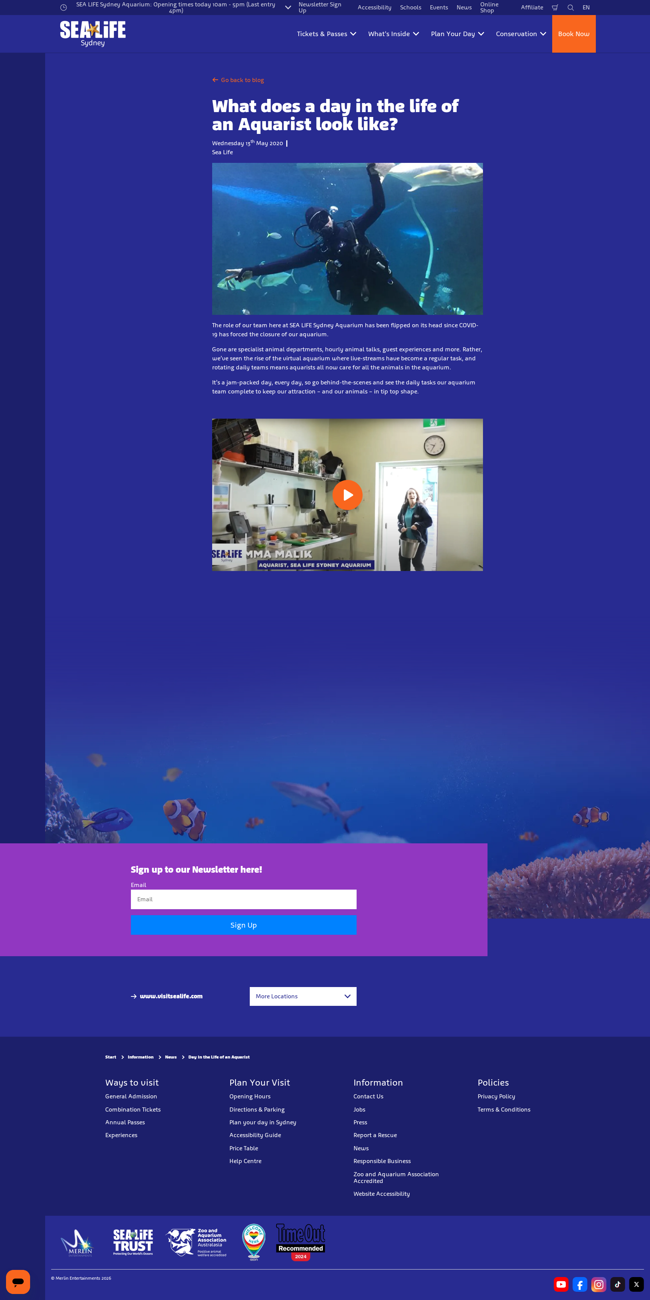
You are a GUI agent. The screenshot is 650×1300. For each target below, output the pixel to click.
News (464, 7)
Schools (410, 7)
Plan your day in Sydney (262, 1122)
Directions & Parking (257, 1109)
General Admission (131, 1096)
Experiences (121, 1135)
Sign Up (244, 925)
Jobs (359, 1109)
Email (138, 884)
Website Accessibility (382, 1194)
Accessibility (375, 7)
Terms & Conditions (504, 1109)
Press (360, 1122)
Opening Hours (249, 1096)
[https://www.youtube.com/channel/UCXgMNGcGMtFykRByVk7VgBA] (561, 1284)
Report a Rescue (375, 1135)
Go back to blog (242, 80)
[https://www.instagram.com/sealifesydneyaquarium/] (598, 1284)
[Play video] (347, 495)
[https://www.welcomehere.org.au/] (253, 1242)
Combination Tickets (133, 1109)
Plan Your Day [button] (453, 34)
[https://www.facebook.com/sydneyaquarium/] (580, 1284)
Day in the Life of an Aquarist (219, 1057)
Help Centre (245, 1161)
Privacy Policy (496, 1096)
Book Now (574, 34)
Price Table (243, 1148)
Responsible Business (382, 1161)
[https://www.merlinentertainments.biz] (77, 1242)
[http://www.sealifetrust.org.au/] (133, 1242)
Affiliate (532, 7)
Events (439, 7)
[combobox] (303, 996)
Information (140, 1057)
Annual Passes (125, 1122)
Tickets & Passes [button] (322, 34)
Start (110, 1057)
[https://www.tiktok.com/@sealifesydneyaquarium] (617, 1284)
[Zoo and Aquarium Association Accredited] (196, 1242)
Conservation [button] (516, 34)
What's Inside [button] (389, 34)
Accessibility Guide (255, 1135)
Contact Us (368, 1096)
